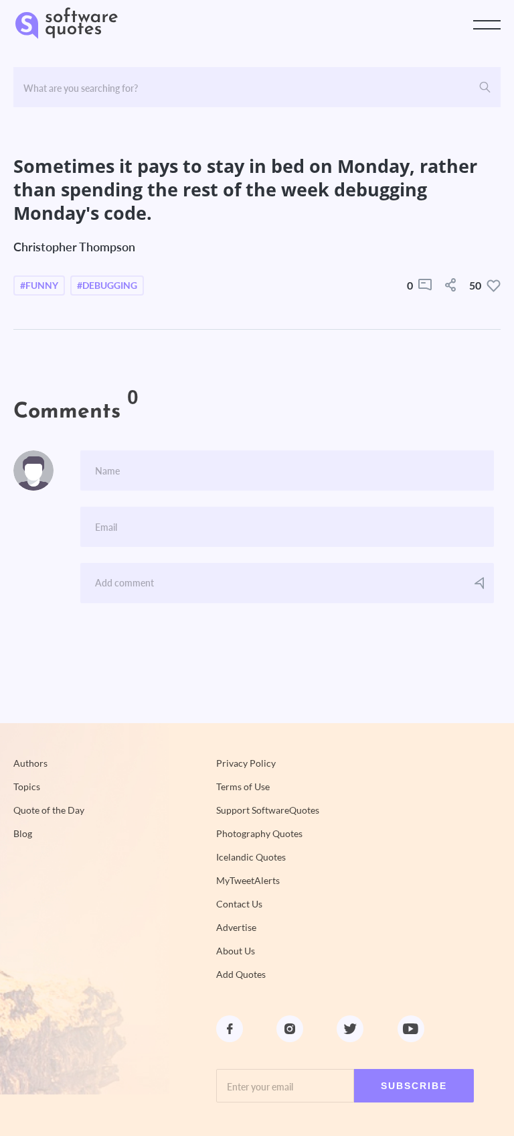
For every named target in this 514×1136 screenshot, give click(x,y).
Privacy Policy (246, 763)
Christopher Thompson (74, 246)
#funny (39, 285)
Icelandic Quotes (251, 857)
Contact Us (239, 904)
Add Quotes (241, 974)
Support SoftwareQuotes (267, 810)
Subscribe (414, 1085)
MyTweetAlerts (248, 880)
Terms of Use (243, 786)
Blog (22, 833)
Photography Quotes (259, 833)
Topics (26, 786)
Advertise (236, 927)
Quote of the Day (48, 810)
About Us (235, 951)
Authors (30, 763)
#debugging (107, 285)
